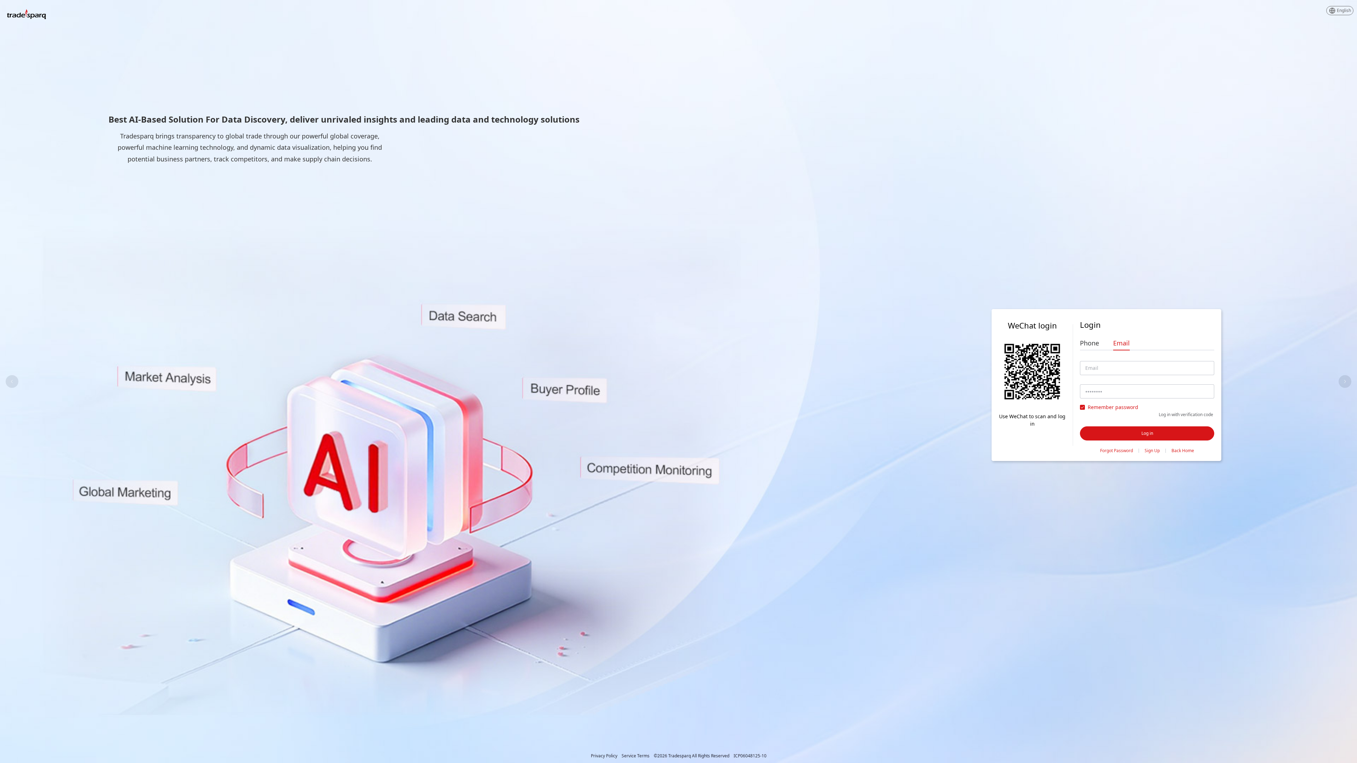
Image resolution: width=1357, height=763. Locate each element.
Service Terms (636, 756)
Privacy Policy (604, 756)
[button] (1340, 10)
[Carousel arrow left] (12, 381)
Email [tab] (1121, 343)
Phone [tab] (1089, 343)
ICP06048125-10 (750, 756)
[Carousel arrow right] (1345, 381)
